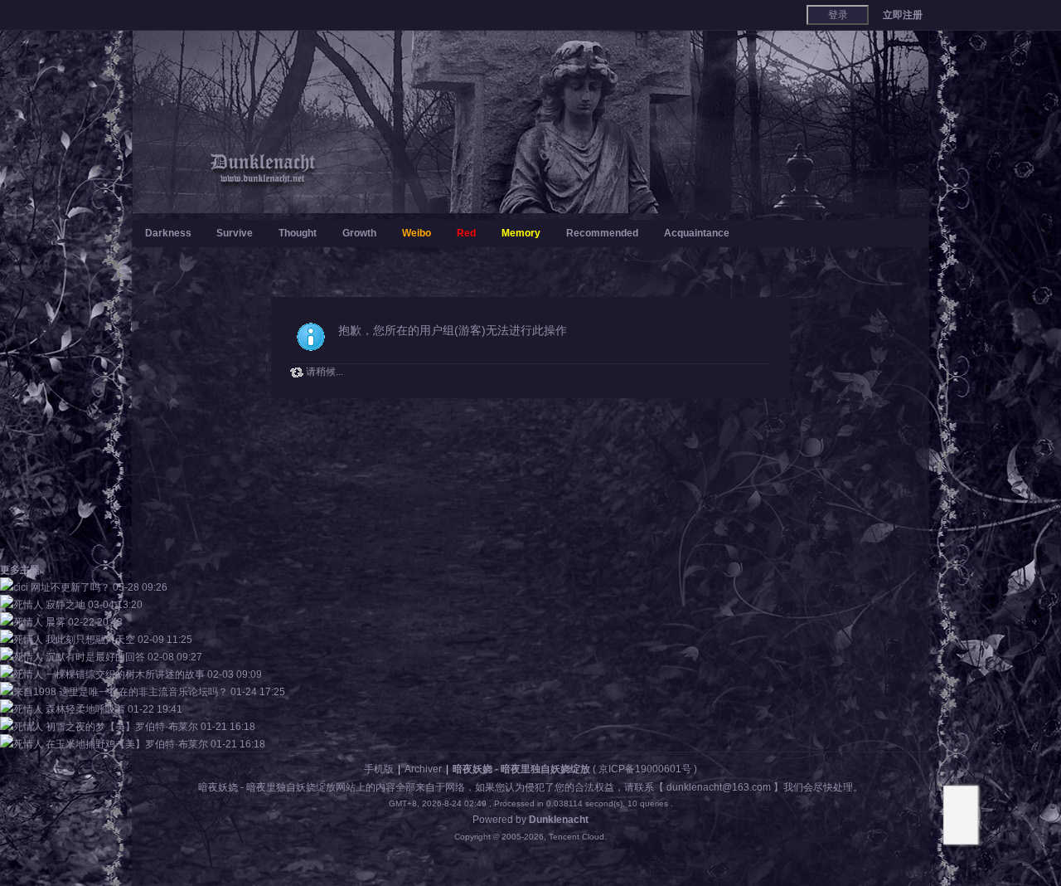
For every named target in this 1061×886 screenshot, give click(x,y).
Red (466, 233)
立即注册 (903, 15)
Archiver (423, 769)
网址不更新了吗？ (70, 587)
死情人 (29, 605)
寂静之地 (65, 605)
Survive (234, 233)
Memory (520, 233)
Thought (298, 233)
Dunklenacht (559, 819)
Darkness (168, 233)
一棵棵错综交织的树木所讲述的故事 (125, 674)
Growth (359, 233)
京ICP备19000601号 (644, 769)
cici (22, 587)
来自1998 (36, 692)
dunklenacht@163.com (718, 787)
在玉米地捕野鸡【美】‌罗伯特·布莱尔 (127, 744)
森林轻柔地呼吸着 (85, 709)
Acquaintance (696, 233)
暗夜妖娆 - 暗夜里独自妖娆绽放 (521, 769)
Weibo (416, 233)
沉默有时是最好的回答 (95, 657)
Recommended (602, 233)
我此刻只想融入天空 (90, 639)
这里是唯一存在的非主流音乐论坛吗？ (143, 692)
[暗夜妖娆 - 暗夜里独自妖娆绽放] (530, 210)
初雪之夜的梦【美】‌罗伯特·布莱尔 (122, 727)
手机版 (379, 769)
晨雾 (55, 622)
